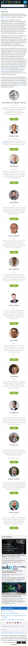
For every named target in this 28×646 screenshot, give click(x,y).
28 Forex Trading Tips (8, 611)
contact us (20, 85)
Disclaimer (22, 633)
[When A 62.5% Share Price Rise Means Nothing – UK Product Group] (14, 546)
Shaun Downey (19, 598)
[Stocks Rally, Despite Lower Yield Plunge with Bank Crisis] (14, 567)
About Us (23, 626)
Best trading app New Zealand (10, 613)
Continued (4, 564)
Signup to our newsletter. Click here (10, 633)
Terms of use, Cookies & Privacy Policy (10, 626)
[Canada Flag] (20, 622)
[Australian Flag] (18, 622)
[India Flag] (13, 622)
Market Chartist (7, 17)
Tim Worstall (18, 558)
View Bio (14, 119)
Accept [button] (19, 642)
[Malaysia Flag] (10, 622)
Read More (14, 644)
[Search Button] (25, 5)
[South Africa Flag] (15, 622)
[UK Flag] (7, 622)
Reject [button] (24, 642)
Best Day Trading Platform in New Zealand (14, 619)
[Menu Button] (25, 2)
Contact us (4, 629)
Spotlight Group (7, 143)
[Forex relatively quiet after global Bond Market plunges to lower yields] (14, 587)
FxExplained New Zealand (10, 2)
